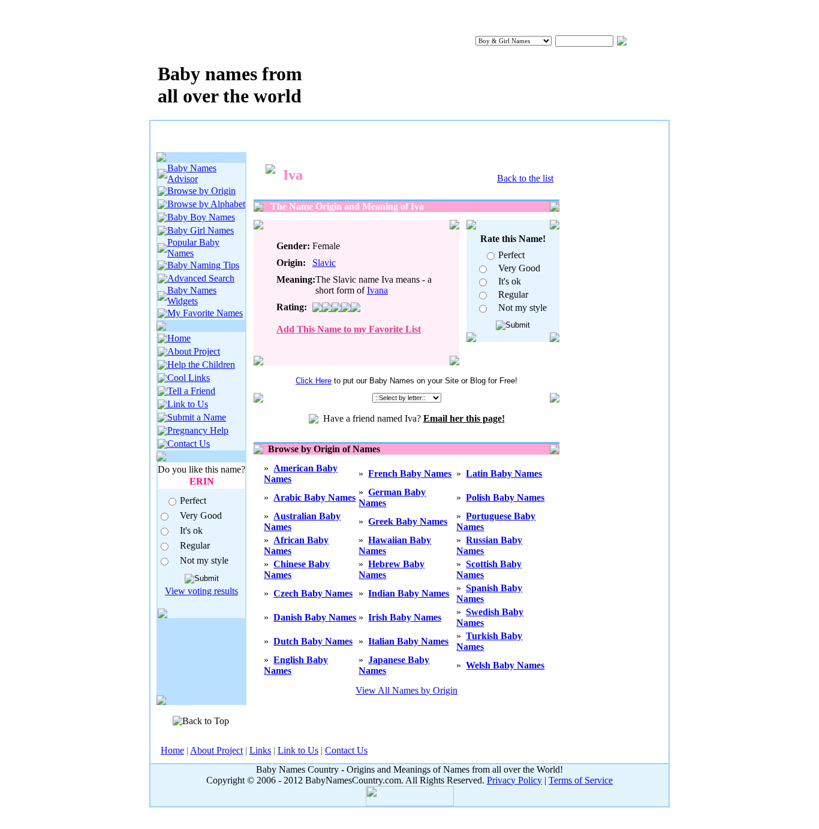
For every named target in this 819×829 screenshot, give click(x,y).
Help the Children (201, 364)
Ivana (377, 290)
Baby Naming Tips (203, 265)
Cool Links (188, 378)
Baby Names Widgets (191, 295)
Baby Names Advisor (191, 173)
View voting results (201, 591)
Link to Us (187, 404)
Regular (195, 545)
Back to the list (525, 178)
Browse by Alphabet (206, 204)
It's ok (191, 530)
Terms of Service (581, 780)
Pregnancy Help (197, 430)
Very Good (201, 515)
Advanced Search (200, 278)
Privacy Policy (514, 780)
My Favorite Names (205, 313)
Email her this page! (464, 418)
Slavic (324, 263)
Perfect (193, 500)
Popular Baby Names (193, 247)
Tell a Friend (191, 391)
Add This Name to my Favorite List (348, 329)
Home (179, 338)
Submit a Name (196, 417)
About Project (193, 351)
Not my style (204, 560)
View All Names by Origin (406, 690)
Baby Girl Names (200, 230)
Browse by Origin (201, 191)
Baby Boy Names (201, 217)
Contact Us (188, 443)
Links (260, 750)
